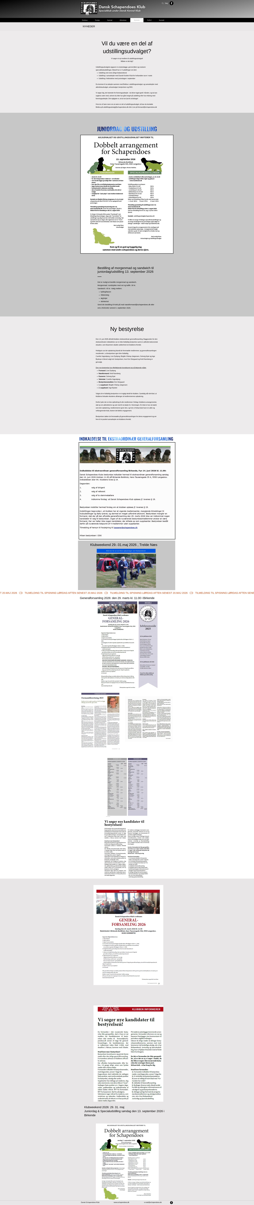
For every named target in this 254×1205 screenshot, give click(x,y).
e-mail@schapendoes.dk (153, 1202)
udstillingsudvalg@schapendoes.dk (115, 107)
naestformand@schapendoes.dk (137, 305)
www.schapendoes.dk (121, 1202)
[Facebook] (171, 3)
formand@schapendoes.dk (147, 107)
